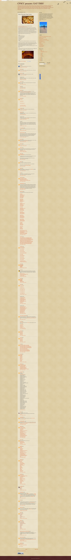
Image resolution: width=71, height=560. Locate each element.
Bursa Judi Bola (21, 199)
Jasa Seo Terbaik (22, 250)
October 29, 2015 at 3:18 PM (23, 130)
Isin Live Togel (21, 428)
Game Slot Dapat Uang (22, 478)
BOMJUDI (21, 426)
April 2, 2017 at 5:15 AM (22, 159)
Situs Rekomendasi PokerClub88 (23, 435)
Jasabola (21, 337)
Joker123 (21, 414)
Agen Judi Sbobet (22, 210)
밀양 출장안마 (32, 496)
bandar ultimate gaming (22, 312)
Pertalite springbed (22, 285)
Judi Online (21, 194)
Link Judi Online (21, 429)
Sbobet (21, 278)
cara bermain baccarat (22, 297)
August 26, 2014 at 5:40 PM (23, 114)
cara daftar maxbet (22, 300)
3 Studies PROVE (22, 154)
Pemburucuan (21, 480)
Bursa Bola (21, 227)
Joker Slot (21, 423)
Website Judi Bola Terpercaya (23, 432)
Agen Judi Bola (21, 197)
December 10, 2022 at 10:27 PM (23, 518)
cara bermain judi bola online (23, 301)
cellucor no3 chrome (22, 132)
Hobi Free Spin (21, 448)
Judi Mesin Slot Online (22, 427)
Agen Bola (21, 236)
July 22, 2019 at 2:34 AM (22, 234)
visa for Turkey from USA (32, 502)
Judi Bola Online (22, 195)
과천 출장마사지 (28, 493)
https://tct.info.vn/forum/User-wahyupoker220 (25, 350)
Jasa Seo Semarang (22, 247)
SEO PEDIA (21, 246)
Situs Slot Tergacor (22, 463)
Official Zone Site (41, 46)
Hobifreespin (21, 449)
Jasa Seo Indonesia (22, 258)
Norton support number (22, 188)
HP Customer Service (22, 273)
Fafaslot (23, 422)
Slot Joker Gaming (33, 422)
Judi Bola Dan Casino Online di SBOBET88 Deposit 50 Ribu (26, 241)
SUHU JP (21, 528)
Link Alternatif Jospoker (22, 366)
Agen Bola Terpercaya (22, 203)
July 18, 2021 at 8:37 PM (22, 457)
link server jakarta (22, 521)
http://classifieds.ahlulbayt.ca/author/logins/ (24, 345)
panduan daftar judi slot (22, 307)
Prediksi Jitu (21, 201)
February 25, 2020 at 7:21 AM (23, 294)
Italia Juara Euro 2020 (22, 436)
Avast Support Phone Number (23, 178)
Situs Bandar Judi (22, 217)
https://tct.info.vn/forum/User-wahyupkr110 (24, 349)
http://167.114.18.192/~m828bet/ (23, 230)
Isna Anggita (21, 486)
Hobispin (21, 447)
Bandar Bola (21, 200)
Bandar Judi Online (22, 196)
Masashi (21, 439)
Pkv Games (21, 327)
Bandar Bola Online (22, 216)
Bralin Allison (21, 507)
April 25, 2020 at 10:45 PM (23, 303)
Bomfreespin (21, 460)
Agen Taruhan (21, 211)
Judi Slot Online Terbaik (22, 434)
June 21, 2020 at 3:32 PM (23, 335)
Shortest (32, 169)
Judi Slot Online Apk (22, 433)
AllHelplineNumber (22, 183)
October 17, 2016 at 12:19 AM (23, 145)
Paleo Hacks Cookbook (28, 165)
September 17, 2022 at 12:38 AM (23, 510)
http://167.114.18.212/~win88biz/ (23, 233)
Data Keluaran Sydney (22, 442)
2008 (40, 60)
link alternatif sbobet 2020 (23, 299)
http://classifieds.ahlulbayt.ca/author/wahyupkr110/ (25, 346)
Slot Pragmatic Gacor (22, 476)
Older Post (36, 549)
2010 (40, 58)
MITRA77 (21, 520)
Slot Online (21, 514)
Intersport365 (21, 265)
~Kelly (40, 20)
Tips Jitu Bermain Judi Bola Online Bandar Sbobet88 (25, 243)
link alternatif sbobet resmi (23, 308)
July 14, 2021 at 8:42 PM (22, 437)
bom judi (21, 356)
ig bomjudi (21, 360)
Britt (20, 65)
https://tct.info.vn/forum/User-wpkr (23, 348)
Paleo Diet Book (21, 101)
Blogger (21, 153)
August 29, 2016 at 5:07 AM (23, 141)
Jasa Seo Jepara (22, 259)
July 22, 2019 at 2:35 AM (22, 244)
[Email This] (27, 61)
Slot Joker (26, 423)
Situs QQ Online (22, 326)
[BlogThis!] (28, 61)
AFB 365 (21, 466)
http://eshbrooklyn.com (22, 374)
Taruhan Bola (21, 206)
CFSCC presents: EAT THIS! (31, 3)
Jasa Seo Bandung (22, 255)
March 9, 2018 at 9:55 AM (23, 175)
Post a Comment (21, 546)
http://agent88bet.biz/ (22, 232)
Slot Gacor (21, 516)
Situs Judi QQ (21, 325)
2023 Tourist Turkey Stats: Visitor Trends (24, 531)
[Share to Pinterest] (30, 61)
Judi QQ (21, 321)
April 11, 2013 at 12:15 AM (23, 84)
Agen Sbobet (21, 191)
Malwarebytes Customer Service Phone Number (25, 180)
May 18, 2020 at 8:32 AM (22, 319)
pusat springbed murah (22, 289)
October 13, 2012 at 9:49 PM (23, 79)
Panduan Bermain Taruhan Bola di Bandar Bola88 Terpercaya (26, 239)
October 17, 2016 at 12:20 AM (23, 151)
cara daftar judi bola (22, 298)
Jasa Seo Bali (21, 254)
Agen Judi (21, 193)
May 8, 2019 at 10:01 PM (22, 181)
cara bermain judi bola (22, 310)
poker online (21, 332)
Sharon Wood (21, 177)
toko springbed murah (22, 293)
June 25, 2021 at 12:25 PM (23, 424)
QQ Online (28, 322)
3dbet (20, 456)
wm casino (21, 302)
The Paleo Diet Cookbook (22, 105)
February (42, 56)
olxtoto (20, 517)
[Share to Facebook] (29, 61)
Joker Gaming (26, 422)
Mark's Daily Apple (41, 38)
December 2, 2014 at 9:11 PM (23, 119)
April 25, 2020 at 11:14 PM (23, 313)
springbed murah (22, 286)
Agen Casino (21, 223)
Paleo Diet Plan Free (22, 103)
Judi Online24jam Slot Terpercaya (23, 430)
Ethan (20, 86)
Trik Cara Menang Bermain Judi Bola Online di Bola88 (26, 237)
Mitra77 (21, 512)
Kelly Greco (21, 73)
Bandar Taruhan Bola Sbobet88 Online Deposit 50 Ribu (26, 242)
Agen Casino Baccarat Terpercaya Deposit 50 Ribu (25, 240)
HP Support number (22, 275)
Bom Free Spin (21, 462)
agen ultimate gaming (22, 311)
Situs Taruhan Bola (22, 213)
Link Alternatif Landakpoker (23, 365)
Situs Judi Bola (21, 205)
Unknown (21, 69)
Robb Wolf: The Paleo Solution (42, 37)
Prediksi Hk (21, 443)
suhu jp (21, 527)
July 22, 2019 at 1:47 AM (22, 189)
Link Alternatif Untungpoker (23, 367)
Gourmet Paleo (27, 118)
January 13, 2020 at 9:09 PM (23, 276)
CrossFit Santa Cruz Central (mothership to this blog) (45, 36)
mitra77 (21, 488)
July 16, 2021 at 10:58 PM (23, 444)
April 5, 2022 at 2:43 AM (22, 505)
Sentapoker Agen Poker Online (23, 368)
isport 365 (21, 266)
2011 (40, 57)
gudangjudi (21, 355)
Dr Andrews (21, 108)
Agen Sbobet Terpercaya (22, 208)
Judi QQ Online (21, 324)
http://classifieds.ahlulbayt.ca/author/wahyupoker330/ (25, 347)
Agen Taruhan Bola (22, 212)
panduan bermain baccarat (23, 306)
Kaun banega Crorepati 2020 (23, 315)
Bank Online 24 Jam (22, 465)
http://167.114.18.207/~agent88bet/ (23, 231)
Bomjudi (21, 358)
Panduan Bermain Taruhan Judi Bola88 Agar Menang (25, 238)
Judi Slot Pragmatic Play (22, 431)
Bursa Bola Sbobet (22, 209)
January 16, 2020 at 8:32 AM (23, 282)
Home (26, 549)
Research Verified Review (22, 150)
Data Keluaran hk (22, 441)
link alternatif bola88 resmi (23, 309)
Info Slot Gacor (21, 513)
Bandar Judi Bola (22, 215)
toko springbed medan (22, 290)
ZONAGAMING (21, 417)
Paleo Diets (21, 99)
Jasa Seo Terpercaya (22, 251)
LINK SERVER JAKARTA (23, 523)
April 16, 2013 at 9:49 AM (22, 88)
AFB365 (21, 467)
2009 (40, 59)
